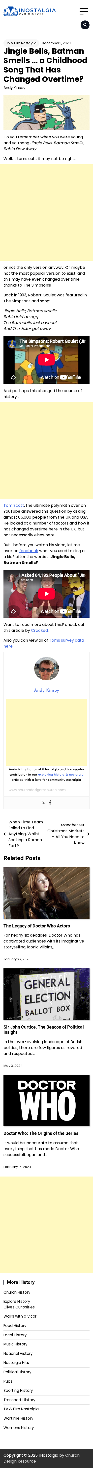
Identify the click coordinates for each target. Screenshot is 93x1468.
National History (17, 1353)
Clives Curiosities (19, 1307)
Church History (16, 1292)
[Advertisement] (46, 212)
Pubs (7, 1381)
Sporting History (18, 1390)
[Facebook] (50, 802)
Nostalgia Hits (16, 1362)
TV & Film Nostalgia (21, 43)
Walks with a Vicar (19, 1316)
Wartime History (18, 1418)
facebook (28, 551)
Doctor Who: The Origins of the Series (40, 1133)
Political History (17, 1372)
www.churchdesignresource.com (37, 789)
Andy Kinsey (14, 87)
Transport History (19, 1399)
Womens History (18, 1427)
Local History (15, 1335)
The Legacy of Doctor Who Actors (36, 925)
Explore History (16, 1301)
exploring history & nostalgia (61, 775)
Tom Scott (13, 505)
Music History (15, 1344)
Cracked (39, 630)
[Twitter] (43, 802)
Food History (14, 1325)
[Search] (85, 24)
